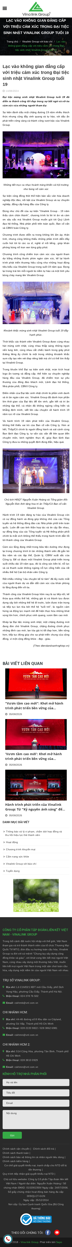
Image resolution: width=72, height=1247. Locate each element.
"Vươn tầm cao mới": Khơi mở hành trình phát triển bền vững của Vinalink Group (34, 705)
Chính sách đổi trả (44, 1148)
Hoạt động (11, 842)
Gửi (12, 1135)
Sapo (59, 1242)
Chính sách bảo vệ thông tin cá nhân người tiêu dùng (34, 1157)
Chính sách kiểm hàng (16, 1161)
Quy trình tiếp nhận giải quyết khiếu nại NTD (29, 1173)
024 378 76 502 (29, 996)
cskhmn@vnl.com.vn (26, 1034)
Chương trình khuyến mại (20, 849)
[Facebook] (48, 1234)
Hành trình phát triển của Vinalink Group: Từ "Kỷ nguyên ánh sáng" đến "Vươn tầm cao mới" (34, 807)
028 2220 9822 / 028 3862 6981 (38, 1028)
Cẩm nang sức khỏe (17, 856)
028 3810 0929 (29, 1060)
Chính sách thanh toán (16, 1153)
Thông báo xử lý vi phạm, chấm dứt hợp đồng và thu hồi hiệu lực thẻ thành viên (33, 833)
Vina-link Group (29, 1242)
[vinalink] (36, 895)
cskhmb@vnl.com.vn (26, 1002)
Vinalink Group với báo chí (20, 863)
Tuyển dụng (12, 871)
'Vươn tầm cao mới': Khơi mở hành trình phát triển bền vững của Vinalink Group (33, 756)
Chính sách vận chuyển (17, 1148)
